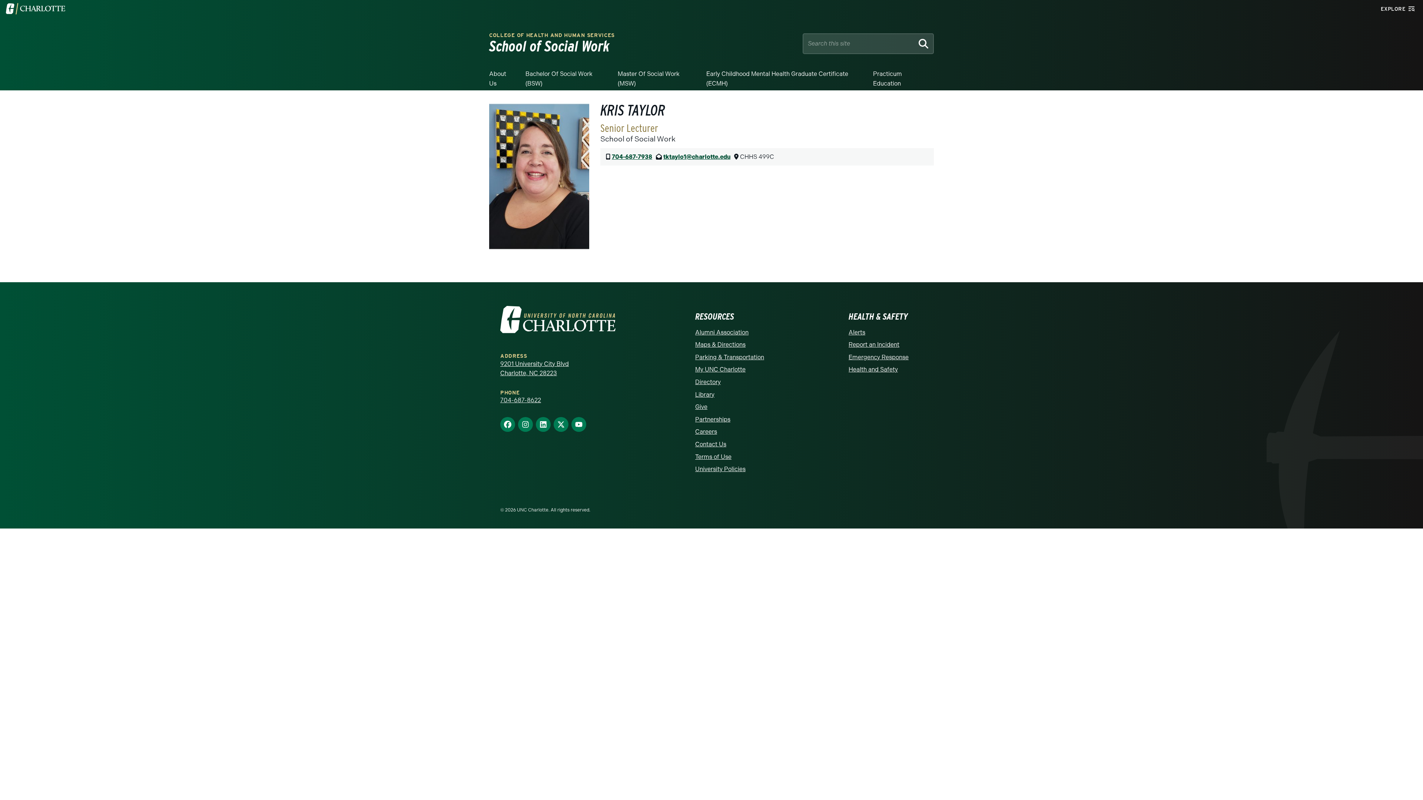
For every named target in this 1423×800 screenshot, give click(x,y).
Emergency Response (879, 357)
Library (704, 394)
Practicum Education (887, 78)
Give (701, 406)
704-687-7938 (632, 156)
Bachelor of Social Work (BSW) (559, 78)
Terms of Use (713, 456)
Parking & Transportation (729, 357)
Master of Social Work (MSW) (649, 78)
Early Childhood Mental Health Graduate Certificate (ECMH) (777, 78)
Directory (708, 382)
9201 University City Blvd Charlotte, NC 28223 (534, 368)
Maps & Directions (720, 344)
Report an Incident (874, 344)
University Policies (720, 469)
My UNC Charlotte (720, 369)
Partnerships (712, 419)
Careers (706, 431)
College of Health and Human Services (552, 35)
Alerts (857, 332)
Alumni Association (722, 332)
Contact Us (710, 444)
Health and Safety (873, 369)
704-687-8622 (520, 400)
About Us (497, 78)
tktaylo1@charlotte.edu (696, 156)
